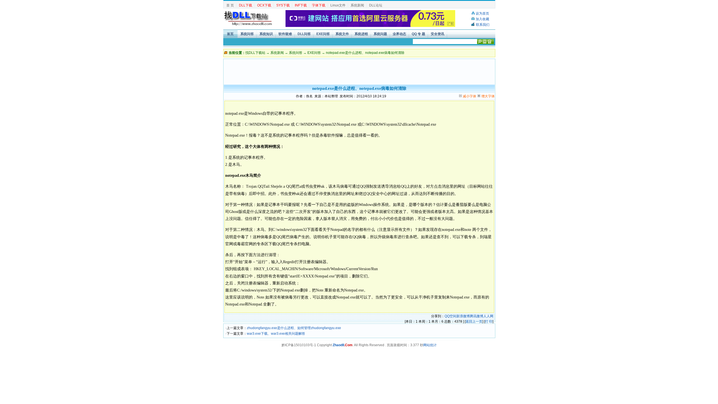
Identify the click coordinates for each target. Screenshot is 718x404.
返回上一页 (474, 321)
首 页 (230, 5)
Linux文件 (338, 5)
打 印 (489, 321)
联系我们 (482, 25)
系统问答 (247, 34)
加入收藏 (482, 19)
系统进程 (361, 34)
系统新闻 (357, 5)
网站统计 (430, 345)
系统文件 (342, 34)
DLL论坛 (375, 5)
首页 (230, 34)
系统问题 (380, 34)
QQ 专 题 (418, 34)
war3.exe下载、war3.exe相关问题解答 (276, 334)
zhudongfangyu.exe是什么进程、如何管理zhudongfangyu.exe (294, 328)
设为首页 (482, 13)
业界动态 (399, 34)
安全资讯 (437, 34)
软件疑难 (285, 34)
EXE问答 (323, 34)
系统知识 (266, 34)
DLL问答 (304, 34)
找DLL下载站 (255, 53)
